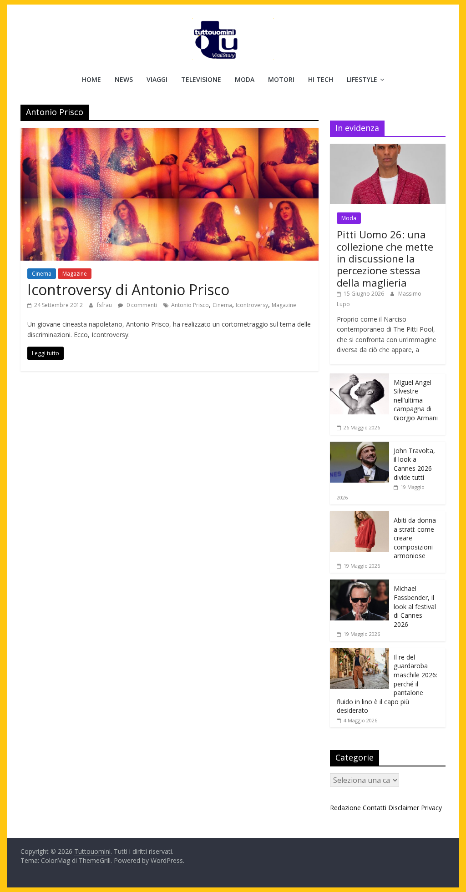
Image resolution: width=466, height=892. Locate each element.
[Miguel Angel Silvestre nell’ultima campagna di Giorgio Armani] (359, 378)
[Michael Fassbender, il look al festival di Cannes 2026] (359, 584)
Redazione (345, 807)
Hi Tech (320, 79)
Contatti (374, 807)
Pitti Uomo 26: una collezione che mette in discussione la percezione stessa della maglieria (385, 258)
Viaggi (157, 79)
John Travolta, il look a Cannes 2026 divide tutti (414, 464)
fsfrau (105, 305)
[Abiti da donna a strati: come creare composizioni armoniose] (359, 516)
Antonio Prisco (190, 305)
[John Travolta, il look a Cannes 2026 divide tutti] (359, 446)
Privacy (431, 807)
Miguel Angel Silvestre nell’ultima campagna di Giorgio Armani (416, 400)
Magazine (74, 273)
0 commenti (141, 305)
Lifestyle (362, 79)
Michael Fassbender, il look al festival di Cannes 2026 (415, 606)
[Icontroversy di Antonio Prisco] (169, 133)
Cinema (41, 273)
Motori (281, 79)
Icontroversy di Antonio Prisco (128, 289)
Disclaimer (403, 807)
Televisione (201, 79)
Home (91, 79)
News (124, 79)
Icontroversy (252, 305)
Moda (244, 79)
